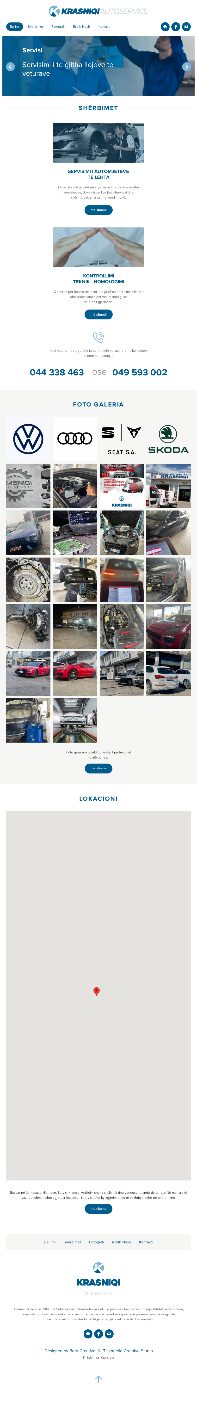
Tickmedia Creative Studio (128, 1351)
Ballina (14, 26)
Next (186, 66)
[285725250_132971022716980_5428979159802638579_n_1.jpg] (168, 580)
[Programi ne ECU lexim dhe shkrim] (75, 532)
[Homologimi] (75, 486)
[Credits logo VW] (28, 439)
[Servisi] (28, 532)
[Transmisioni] (28, 580)
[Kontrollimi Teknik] (168, 486)
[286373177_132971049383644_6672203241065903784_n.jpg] (28, 626)
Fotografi (58, 26)
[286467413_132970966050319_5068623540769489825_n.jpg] (75, 626)
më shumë (99, 210)
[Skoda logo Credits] (168, 439)
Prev (10, 66)
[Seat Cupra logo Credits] (122, 439)
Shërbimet (35, 26)
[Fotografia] (75, 720)
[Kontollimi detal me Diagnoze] (122, 580)
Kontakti (104, 26)
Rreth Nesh (81, 26)
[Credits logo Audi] (75, 439)
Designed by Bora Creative (69, 1351)
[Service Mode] (75, 580)
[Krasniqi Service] (28, 486)
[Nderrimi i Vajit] (122, 532)
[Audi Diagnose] (168, 532)
